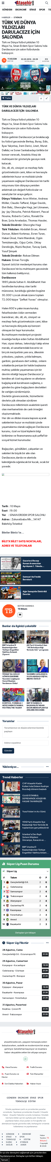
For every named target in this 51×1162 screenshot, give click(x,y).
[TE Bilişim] (8, 611)
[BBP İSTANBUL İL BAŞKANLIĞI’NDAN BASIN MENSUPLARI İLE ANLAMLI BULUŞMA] (38, 695)
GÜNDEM (7, 10)
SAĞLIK (9, 1145)
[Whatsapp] (25, 1059)
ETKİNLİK (18, 18)
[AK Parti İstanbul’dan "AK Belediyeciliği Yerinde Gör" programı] (38, 637)
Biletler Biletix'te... (13, 532)
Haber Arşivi (35, 1084)
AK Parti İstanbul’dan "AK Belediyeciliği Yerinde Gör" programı (37, 647)
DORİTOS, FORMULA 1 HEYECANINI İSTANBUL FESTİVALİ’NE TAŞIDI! (12, 705)
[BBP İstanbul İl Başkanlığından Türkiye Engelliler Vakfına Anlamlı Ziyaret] (13, 637)
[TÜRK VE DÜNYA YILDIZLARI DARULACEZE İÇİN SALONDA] (25, 80)
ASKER (23, 1145)
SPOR (42, 10)
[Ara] (46, 3)
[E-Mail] (20, 615)
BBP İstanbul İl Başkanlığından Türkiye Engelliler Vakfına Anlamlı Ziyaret (10, 649)
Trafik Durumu (36, 1067)
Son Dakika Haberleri (14, 1084)
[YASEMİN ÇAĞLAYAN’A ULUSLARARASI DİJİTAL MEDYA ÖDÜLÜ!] (38, 666)
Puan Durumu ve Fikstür (10, 1075)
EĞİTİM (32, 1101)
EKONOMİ (20, 10)
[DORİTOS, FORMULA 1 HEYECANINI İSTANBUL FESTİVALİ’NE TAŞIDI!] (13, 695)
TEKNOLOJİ (21, 1101)
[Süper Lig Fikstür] (47, 943)
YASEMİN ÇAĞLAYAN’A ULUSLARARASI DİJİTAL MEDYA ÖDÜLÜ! (37, 676)
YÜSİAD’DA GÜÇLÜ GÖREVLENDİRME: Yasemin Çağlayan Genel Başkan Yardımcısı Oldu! (11, 678)
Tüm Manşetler (36, 1074)
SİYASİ (32, 10)
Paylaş (8, 98)
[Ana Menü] (3, 3)
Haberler (6, 18)
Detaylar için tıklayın (25, 933)
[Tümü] (47, 767)
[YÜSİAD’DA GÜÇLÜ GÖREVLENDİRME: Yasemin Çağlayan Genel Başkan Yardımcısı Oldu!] (13, 666)
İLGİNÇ (9, 1142)
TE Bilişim (22, 609)
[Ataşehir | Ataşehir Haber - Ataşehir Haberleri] (24, 3)
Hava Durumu (11, 1067)
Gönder (8, 751)
